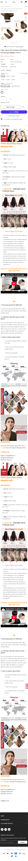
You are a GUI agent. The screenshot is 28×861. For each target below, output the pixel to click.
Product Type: (4, 66)
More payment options (14, 115)
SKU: (2, 62)
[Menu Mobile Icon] (2, 2)
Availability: (3, 64)
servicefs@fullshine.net (9, 455)
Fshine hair (9, 460)
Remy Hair (7, 6)
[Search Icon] (6, 2)
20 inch (3, 79)
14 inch (3, 76)
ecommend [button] (7, 176)
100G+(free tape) (15, 86)
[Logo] (14, 2)
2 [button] (12, 42)
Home (2, 6)
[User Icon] (21, 2)
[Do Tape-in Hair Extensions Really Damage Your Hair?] (14, 427)
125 (4, 119)
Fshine (11, 59)
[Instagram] (2, 829)
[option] (7, 27)
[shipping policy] (14, 375)
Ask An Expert (19, 46)
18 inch (13, 76)
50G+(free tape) (5, 86)
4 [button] (15, 42)
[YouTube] (9, 829)
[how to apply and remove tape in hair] (14, 221)
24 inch (13, 79)
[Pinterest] (5, 829)
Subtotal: (3, 102)
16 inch (8, 76)
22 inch (8, 79)
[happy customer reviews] (14, 401)
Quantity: (3, 96)
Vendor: (2, 59)
